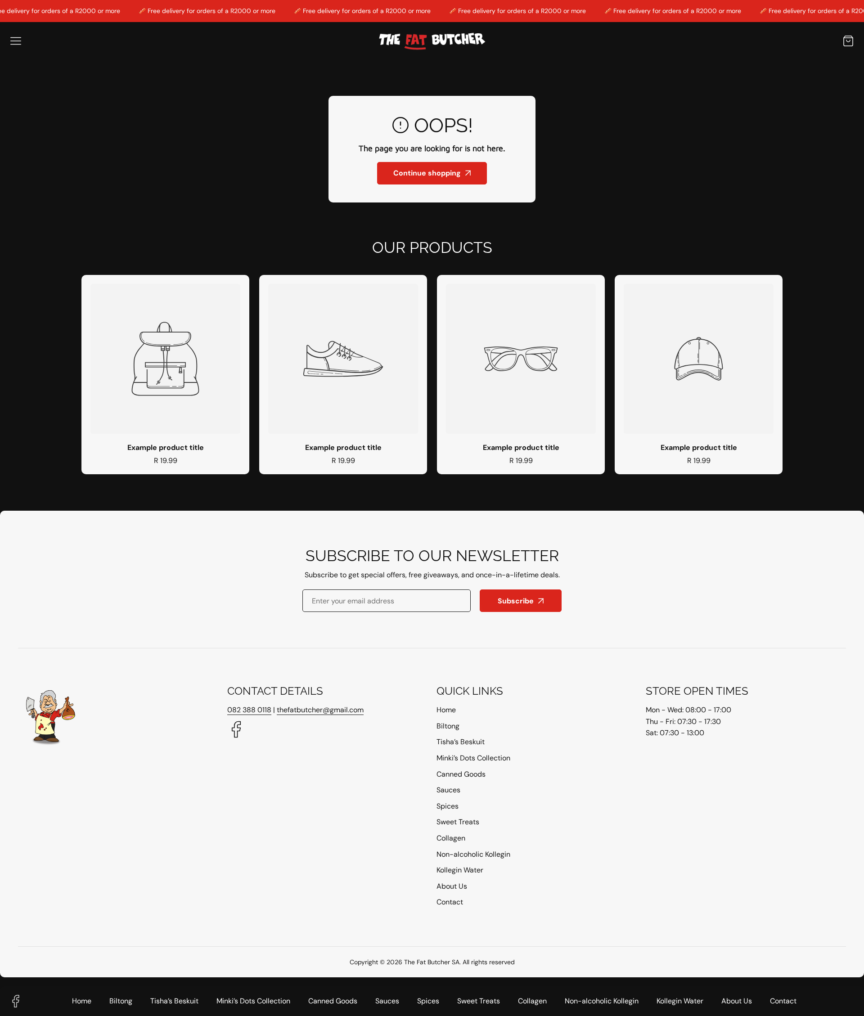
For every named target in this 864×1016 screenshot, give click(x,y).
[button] (848, 41)
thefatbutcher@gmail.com (320, 710)
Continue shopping (427, 173)
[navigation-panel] (15, 41)
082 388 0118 (249, 710)
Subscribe (516, 601)
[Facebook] (236, 730)
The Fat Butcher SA (431, 962)
